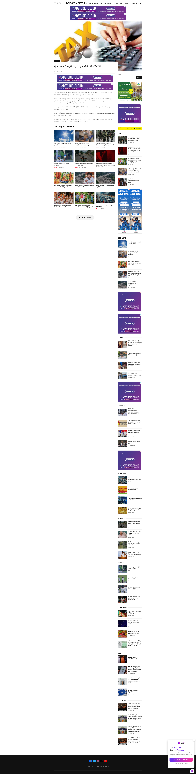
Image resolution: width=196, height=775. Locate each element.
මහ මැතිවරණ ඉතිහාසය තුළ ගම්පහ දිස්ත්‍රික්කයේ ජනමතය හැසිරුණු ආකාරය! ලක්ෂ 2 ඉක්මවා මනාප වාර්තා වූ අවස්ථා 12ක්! (122, 718)
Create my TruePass (181, 759)
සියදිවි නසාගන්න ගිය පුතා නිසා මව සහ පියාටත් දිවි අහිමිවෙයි (122, 545)
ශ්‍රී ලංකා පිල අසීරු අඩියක (122, 579)
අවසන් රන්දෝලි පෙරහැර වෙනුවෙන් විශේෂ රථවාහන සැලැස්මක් (64, 198)
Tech (126, 3)
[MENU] (55, 3)
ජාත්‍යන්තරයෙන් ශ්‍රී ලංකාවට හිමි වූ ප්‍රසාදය (122, 613)
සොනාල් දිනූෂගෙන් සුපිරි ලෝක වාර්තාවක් (64, 156)
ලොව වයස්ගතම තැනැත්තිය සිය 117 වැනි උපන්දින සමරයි (122, 534)
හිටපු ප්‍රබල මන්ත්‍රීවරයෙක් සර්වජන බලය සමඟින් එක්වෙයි (122, 433)
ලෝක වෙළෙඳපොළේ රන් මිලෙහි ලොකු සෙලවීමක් (122, 510)
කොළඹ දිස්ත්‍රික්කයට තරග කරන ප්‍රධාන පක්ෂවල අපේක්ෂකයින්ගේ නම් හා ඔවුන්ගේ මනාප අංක (122, 741)
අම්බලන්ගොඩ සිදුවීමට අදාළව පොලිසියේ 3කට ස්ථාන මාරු (84, 136)
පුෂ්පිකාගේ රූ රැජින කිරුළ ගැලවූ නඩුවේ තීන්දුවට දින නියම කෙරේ (122, 365)
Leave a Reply (86, 217)
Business (98, 208)
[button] (192, 771)
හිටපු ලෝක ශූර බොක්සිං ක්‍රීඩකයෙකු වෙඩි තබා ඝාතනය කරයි (122, 599)
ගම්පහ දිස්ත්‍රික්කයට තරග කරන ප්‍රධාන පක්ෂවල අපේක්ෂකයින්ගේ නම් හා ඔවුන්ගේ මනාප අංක (122, 707)
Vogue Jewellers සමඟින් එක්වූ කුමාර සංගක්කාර (122, 500)
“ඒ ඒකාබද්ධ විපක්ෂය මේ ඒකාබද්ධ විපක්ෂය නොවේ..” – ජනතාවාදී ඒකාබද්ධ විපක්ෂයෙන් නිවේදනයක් (122, 412)
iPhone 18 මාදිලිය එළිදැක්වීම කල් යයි (122, 659)
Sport (116, 3)
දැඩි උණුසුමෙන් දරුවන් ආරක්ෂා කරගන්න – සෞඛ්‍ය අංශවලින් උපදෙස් (84, 198)
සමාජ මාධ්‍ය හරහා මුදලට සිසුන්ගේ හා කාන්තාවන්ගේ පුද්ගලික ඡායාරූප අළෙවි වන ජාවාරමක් (105, 156)
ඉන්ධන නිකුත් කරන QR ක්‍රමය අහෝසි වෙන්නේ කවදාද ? (122, 182)
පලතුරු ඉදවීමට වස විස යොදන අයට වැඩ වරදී (122, 634)
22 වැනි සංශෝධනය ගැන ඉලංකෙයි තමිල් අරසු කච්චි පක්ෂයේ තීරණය (122, 423)
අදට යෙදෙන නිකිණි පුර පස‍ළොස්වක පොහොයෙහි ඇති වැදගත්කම (64, 178)
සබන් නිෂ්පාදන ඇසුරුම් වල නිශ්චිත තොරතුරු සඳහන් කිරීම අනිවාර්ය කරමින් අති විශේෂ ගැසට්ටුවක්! (122, 644)
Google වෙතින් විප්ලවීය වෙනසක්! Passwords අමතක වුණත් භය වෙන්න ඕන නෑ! (122, 681)
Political (103, 3)
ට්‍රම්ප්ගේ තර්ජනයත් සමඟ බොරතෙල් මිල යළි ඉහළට (122, 555)
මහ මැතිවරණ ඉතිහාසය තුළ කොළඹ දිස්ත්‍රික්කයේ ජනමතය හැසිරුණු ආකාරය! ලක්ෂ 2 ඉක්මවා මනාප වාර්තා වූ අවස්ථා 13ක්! (122, 730)
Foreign (109, 3)
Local (96, 3)
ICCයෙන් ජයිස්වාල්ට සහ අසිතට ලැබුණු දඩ (122, 589)
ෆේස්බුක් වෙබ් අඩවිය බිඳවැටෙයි (122, 692)
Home (91, 3)
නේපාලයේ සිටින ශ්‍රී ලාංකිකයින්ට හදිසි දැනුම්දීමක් (105, 178)
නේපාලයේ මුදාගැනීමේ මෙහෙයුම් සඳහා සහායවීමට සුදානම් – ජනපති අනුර (84, 178)
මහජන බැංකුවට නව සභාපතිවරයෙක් (122, 490)
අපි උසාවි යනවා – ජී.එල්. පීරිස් (122, 443)
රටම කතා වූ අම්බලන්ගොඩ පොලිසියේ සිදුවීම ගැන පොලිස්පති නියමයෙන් (122, 171)
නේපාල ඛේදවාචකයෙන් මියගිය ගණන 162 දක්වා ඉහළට (84, 156)
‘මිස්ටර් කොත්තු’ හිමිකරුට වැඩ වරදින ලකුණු (122, 355)
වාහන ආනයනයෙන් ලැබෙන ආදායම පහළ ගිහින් (105, 197)
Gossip (121, 3)
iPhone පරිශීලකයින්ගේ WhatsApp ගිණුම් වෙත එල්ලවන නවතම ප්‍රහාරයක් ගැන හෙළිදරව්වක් (122, 670)
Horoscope (133, 3)
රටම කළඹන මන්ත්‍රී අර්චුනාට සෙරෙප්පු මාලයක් (122, 375)
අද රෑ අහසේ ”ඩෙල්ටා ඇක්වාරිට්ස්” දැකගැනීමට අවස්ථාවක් (122, 623)
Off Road (56, 147)
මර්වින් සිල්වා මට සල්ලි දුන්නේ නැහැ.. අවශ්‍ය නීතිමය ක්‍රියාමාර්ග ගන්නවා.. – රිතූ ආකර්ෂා (122, 344)
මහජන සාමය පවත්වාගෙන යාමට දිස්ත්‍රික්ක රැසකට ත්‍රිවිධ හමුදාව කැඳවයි (105, 136)
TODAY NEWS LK (76, 3)
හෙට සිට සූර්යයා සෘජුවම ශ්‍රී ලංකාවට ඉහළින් (64, 136)
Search (119, 74)
